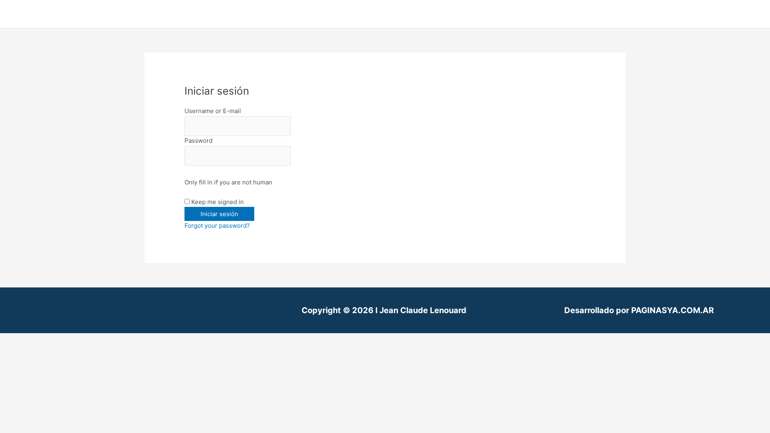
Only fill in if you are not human (228, 182)
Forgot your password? (217, 225)
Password (198, 140)
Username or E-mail (212, 111)
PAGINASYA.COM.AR (672, 310)
